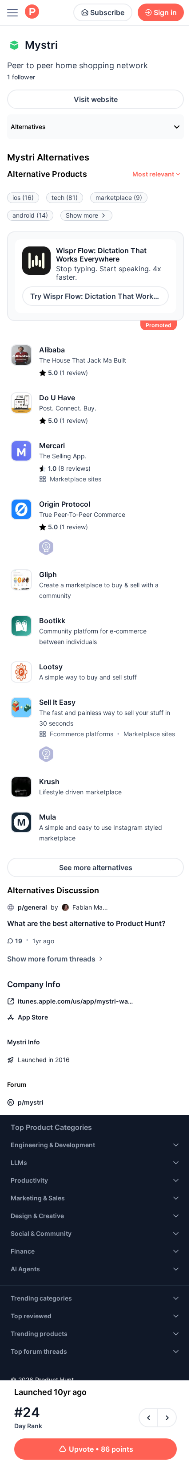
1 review (74, 372)
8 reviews (74, 468)
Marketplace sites (75, 479)
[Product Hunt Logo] (32, 12)
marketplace (119, 197)
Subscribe (107, 12)
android (30, 215)
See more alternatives (95, 867)
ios (23, 197)
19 (18, 941)
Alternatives (28, 126)
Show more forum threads (51, 958)
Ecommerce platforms (81, 734)
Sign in (165, 12)
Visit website (96, 99)
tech (65, 197)
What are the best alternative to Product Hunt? (86, 923)
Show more (82, 215)
